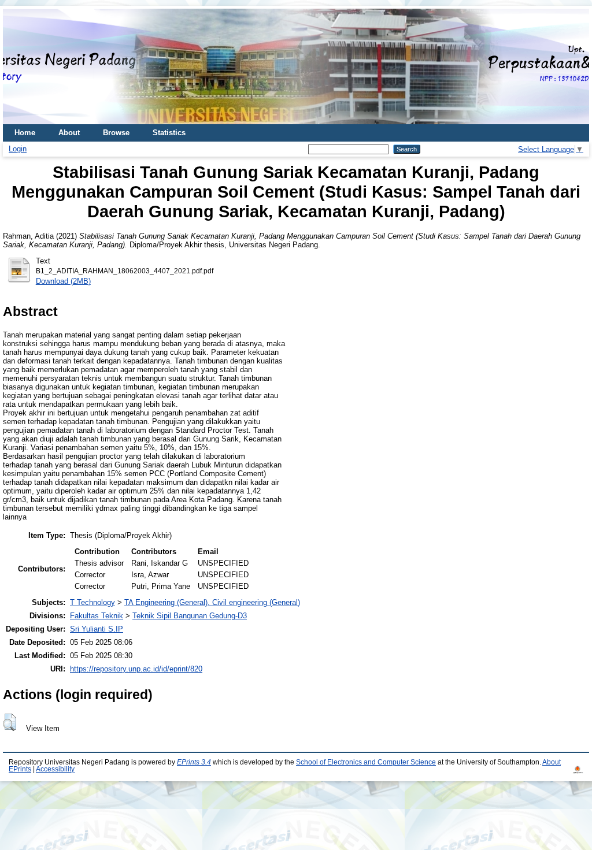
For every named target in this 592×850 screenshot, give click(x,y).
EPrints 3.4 (194, 762)
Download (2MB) (63, 281)
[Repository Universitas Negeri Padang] (20, 66)
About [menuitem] (69, 132)
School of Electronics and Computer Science (366, 762)
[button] (9, 722)
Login (18, 148)
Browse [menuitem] (116, 132)
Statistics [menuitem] (169, 132)
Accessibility (55, 769)
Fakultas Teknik (96, 615)
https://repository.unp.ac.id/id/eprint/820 (136, 669)
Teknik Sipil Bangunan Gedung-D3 (189, 615)
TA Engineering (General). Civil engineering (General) (212, 602)
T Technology (92, 602)
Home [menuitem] (24, 132)
